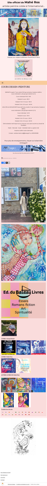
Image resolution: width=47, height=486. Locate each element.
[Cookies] (2, 483)
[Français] (2, 412)
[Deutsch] (22, 412)
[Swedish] (35, 412)
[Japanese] (12, 412)
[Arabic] (16, 412)
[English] (6, 412)
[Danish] (16, 414)
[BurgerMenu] (2, 83)
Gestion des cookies (35, 484)
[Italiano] (19, 412)
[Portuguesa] (29, 412)
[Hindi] (6, 414)
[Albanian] (29, 414)
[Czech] (19, 414)
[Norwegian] (2, 414)
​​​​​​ (23, 57)
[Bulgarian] (12, 414)
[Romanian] (39, 412)
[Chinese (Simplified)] (25, 414)
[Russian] (32, 412)
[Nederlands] (25, 412)
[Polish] (42, 412)
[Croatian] (22, 414)
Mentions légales (11, 484)
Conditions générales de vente (22, 484)
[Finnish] (9, 414)
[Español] (9, 412)
